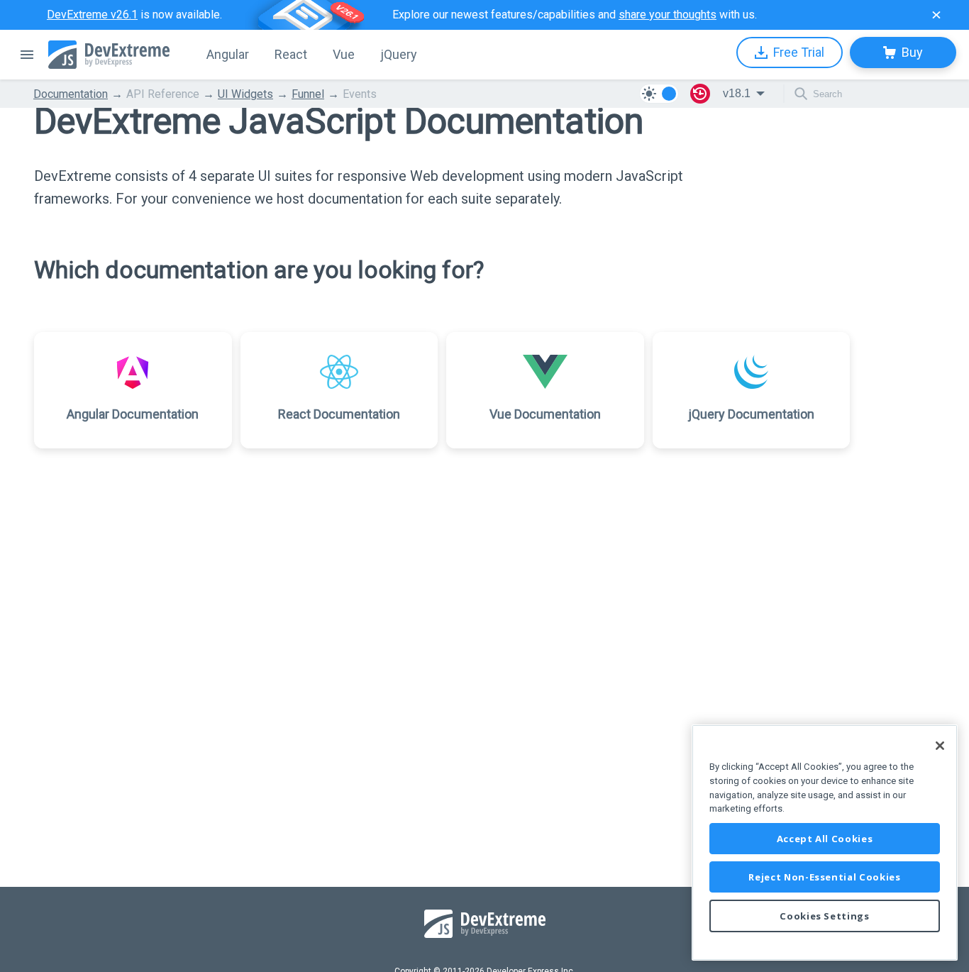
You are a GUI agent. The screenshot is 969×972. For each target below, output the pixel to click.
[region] (825, 842)
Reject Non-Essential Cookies (824, 877)
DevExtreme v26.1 (92, 14)
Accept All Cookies (825, 838)
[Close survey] (936, 15)
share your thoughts (667, 14)
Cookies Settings (825, 916)
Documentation (70, 94)
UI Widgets (245, 94)
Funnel (308, 94)
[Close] (940, 745)
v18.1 (737, 93)
